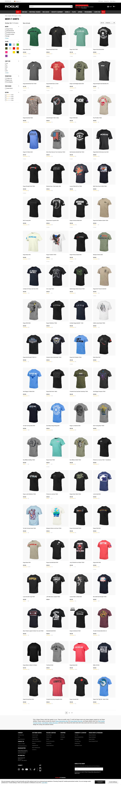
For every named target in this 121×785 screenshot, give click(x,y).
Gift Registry (63, 737)
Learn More (44, 782)
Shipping (34, 743)
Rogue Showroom (21, 739)
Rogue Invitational (92, 735)
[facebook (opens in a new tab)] (23, 769)
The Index (76, 735)
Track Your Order (35, 739)
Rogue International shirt (62, 721)
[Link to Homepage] (12, 6)
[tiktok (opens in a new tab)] (34, 769)
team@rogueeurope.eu (22, 745)
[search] (51, 6)
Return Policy (77, 773)
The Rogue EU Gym (78, 745)
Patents (47, 739)
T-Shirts (19, 15)
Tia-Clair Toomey (37, 723)
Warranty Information (50, 741)
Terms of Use (48, 737)
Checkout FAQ (34, 737)
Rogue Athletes (92, 739)
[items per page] (102, 22)
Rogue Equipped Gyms (79, 737)
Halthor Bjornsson (53, 723)
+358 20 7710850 (21, 743)
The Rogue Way (21, 735)
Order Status (112, 1)
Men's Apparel (14, 15)
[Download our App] (40, 769)
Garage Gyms (77, 743)
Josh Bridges (45, 723)
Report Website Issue (36, 747)
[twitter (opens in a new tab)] (30, 769)
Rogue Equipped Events (93, 741)
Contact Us (106, 1)
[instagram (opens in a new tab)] (19, 769)
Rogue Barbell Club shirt (76, 721)
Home (6, 15)
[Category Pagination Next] (72, 712)
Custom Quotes (35, 735)
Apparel (9, 15)
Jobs (19, 737)
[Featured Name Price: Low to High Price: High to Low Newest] (110, 22)
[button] (71, 6)
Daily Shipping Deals (81, 5)
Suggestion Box (35, 745)
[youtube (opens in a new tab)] (26, 769)
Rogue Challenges (92, 737)
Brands (62, 739)
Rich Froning (101, 721)
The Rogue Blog (78, 741)
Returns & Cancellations (36, 741)
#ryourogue (77, 739)
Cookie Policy (48, 743)
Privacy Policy (49, 735)
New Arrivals (26, 23)
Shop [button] (17, 12)
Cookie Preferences (49, 745)
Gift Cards (100, 1)
